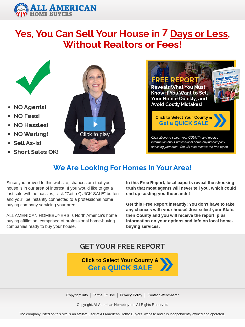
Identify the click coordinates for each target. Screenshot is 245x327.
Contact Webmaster (163, 295)
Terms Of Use (104, 295)
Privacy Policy (131, 295)
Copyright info (77, 295)
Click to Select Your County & (184, 120)
